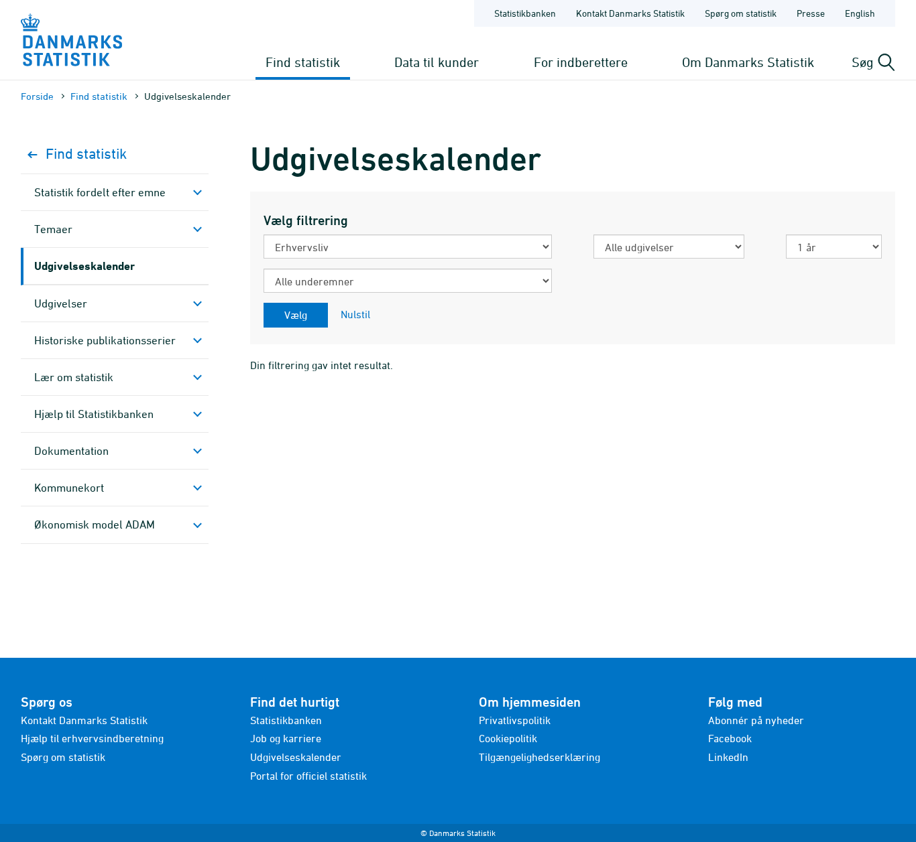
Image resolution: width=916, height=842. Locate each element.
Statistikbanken (525, 13)
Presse (811, 13)
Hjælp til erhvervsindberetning (92, 738)
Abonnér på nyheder (756, 720)
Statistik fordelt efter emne (100, 192)
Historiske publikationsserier (105, 340)
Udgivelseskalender (84, 266)
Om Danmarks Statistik (748, 62)
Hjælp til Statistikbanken (94, 414)
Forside (37, 96)
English (860, 13)
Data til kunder (436, 62)
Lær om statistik (73, 377)
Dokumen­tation (71, 451)
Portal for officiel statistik (308, 776)
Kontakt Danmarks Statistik (630, 13)
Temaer (53, 229)
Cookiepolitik (508, 738)
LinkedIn (728, 757)
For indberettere (581, 62)
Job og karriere (285, 738)
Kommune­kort (69, 487)
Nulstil (355, 314)
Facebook (730, 738)
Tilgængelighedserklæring (539, 757)
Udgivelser (60, 303)
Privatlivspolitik (515, 720)
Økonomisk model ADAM (94, 524)
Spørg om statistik (741, 13)
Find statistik (303, 62)
